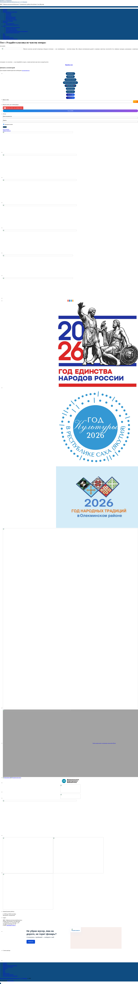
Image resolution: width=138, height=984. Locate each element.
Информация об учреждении (10, 965)
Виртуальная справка (8, 974)
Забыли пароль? (7, 130)
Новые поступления (8, 966)
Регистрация (6, 129)
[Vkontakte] (71, 301)
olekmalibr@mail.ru (11, 925)
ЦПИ (4, 969)
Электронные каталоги (70, 79)
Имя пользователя (7, 116)
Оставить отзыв (70, 91)
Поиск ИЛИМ (70, 110)
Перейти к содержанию (6, 0)
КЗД (4, 970)
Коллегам (5, 968)
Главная (5, 963)
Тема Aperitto (10, 980)
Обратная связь (70, 94)
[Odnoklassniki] (73, 301)
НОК (4, 972)
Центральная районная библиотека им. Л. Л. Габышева (13, 2)
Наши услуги (6, 973)
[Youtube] (68, 301)
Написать (30, 941)
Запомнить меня (8, 124)
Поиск (135, 101)
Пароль (4, 120)
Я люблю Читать (70, 85)
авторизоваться (25, 70)
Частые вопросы (70, 88)
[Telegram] (69, 301)
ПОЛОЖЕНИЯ (70, 76)
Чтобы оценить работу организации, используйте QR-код (104, 743)
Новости (5, 964)
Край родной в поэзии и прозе (70, 82)
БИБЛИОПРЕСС (70, 73)
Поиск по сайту (6, 99)
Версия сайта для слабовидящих (14, 107)
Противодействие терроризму (10, 976)
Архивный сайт (70, 97)
